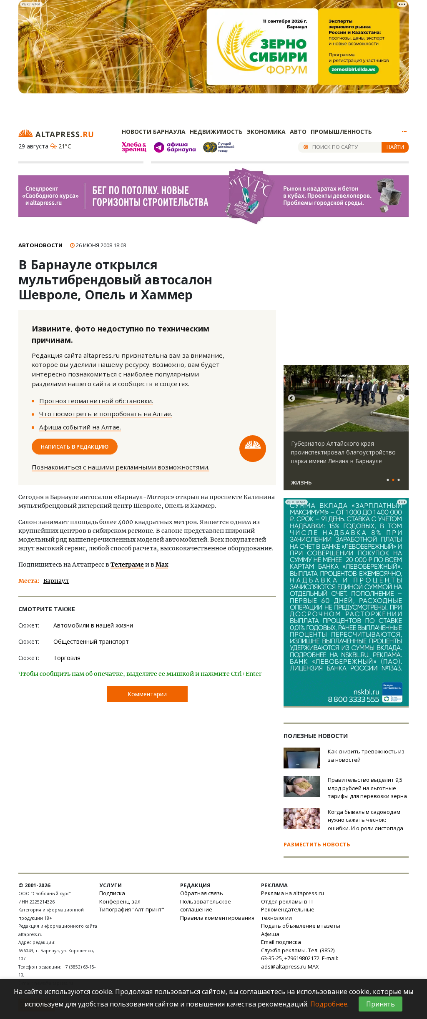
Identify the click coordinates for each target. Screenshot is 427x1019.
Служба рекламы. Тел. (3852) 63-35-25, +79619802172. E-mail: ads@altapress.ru (299, 958)
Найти (395, 147)
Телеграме (127, 564)
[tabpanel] (346, 431)
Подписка (112, 893)
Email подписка (281, 942)
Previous (291, 398)
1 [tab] (388, 480)
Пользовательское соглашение (205, 906)
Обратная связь (201, 893)
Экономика (266, 132)
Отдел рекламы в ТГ (287, 901)
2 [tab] (393, 480)
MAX (313, 966)
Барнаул (56, 581)
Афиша (270, 934)
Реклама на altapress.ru (292, 893)
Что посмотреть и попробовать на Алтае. (105, 413)
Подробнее (328, 1004)
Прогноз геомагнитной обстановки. (96, 401)
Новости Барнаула (154, 132)
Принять (380, 1004)
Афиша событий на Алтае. (80, 427)
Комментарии (147, 694)
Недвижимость (216, 132)
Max (162, 564)
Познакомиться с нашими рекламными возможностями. (120, 467)
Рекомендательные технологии (287, 913)
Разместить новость (317, 844)
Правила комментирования (217, 917)
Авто (298, 132)
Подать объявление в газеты (300, 925)
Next (401, 398)
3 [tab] (399, 480)
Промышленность (341, 132)
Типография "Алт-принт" (131, 909)
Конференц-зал (120, 901)
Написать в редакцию (75, 446)
